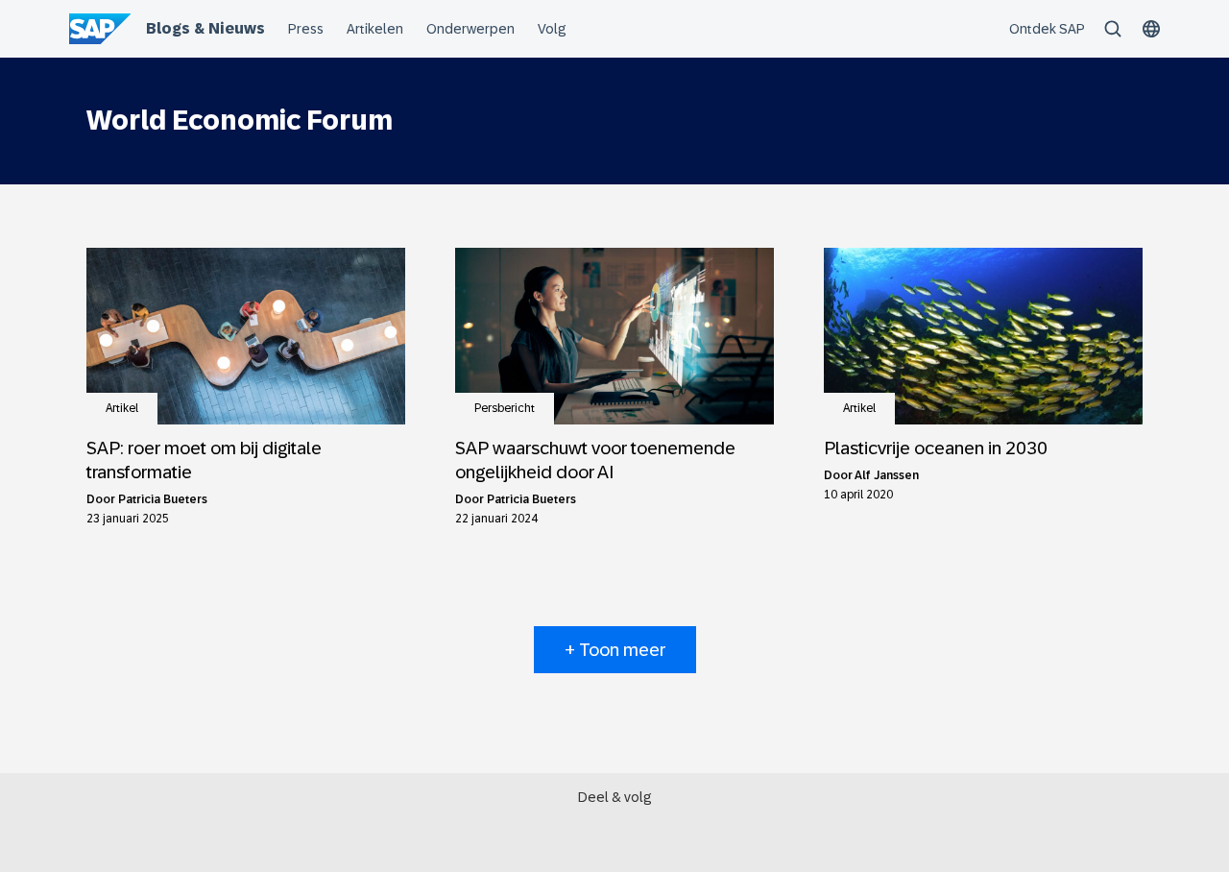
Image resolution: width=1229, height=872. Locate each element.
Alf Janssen (887, 475)
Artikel (122, 408)
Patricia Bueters (162, 499)
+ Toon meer (615, 650)
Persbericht (504, 408)
